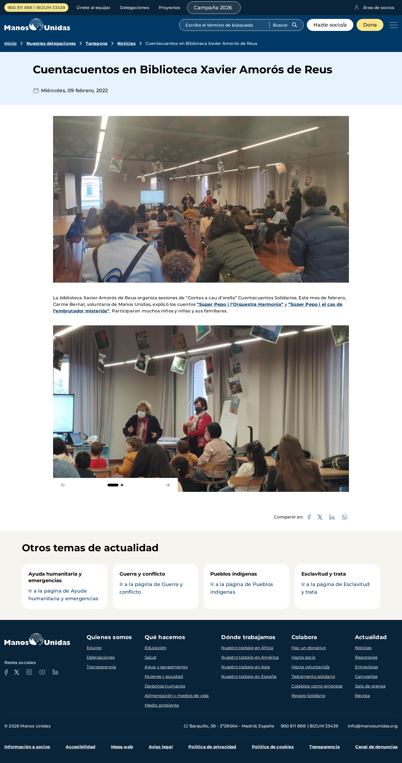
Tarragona (96, 43)
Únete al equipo (93, 7)
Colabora (304, 637)
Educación (156, 647)
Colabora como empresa (317, 686)
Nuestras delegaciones (51, 43)
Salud (150, 657)
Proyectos (169, 7)
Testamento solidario (313, 676)
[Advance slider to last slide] (63, 485)
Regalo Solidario (308, 695)
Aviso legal (161, 746)
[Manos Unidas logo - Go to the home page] (37, 28)
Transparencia (101, 666)
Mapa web (122, 746)
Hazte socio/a (330, 25)
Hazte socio (303, 657)
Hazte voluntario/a (311, 666)
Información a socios (27, 746)
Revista (362, 695)
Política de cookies (273, 746)
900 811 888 (20, 7)
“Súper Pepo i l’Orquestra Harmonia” (240, 304)
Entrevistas (366, 666)
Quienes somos (109, 637)
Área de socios (378, 7)
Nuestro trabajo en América (250, 657)
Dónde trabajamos (248, 637)
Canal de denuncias (376, 746)
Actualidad (371, 637)
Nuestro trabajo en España (248, 676)
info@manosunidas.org (373, 726)
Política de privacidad (212, 746)
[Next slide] (167, 485)
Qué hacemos (165, 637)
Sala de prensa (370, 686)
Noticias (126, 43)
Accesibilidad (80, 746)
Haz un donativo (309, 647)
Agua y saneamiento (166, 666)
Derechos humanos (165, 686)
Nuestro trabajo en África (247, 647)
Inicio (10, 43)
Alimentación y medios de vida (177, 695)
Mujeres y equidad (164, 676)
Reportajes (366, 657)
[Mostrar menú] (392, 24)
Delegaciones (134, 7)
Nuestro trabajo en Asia (245, 666)
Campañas (366, 676)
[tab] (112, 485)
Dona (370, 25)
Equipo (94, 647)
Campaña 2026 (213, 8)
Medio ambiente (162, 705)
